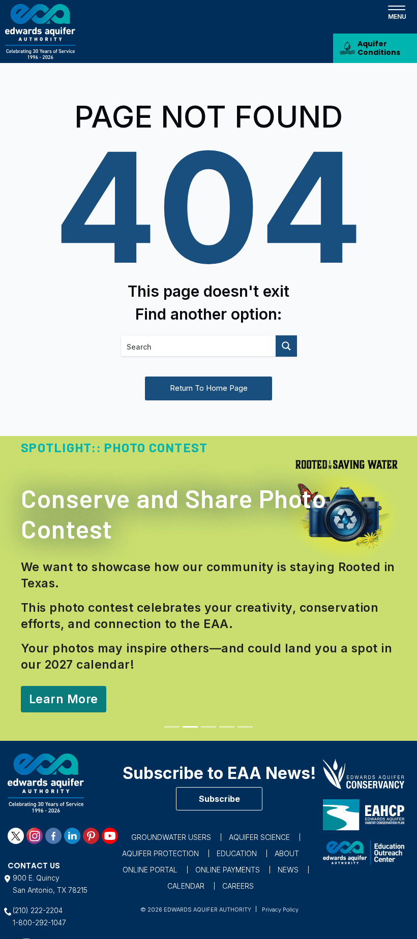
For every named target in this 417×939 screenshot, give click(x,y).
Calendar (185, 886)
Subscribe (219, 799)
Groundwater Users (171, 837)
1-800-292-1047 (39, 922)
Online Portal (150, 869)
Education (237, 853)
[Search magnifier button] (286, 346)
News (288, 869)
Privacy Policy (280, 909)
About (287, 853)
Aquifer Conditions (379, 48)
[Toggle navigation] (396, 12)
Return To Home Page (209, 388)
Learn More (63, 699)
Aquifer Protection (160, 853)
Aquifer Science (259, 837)
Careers (238, 886)
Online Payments (227, 869)
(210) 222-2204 (38, 910)
